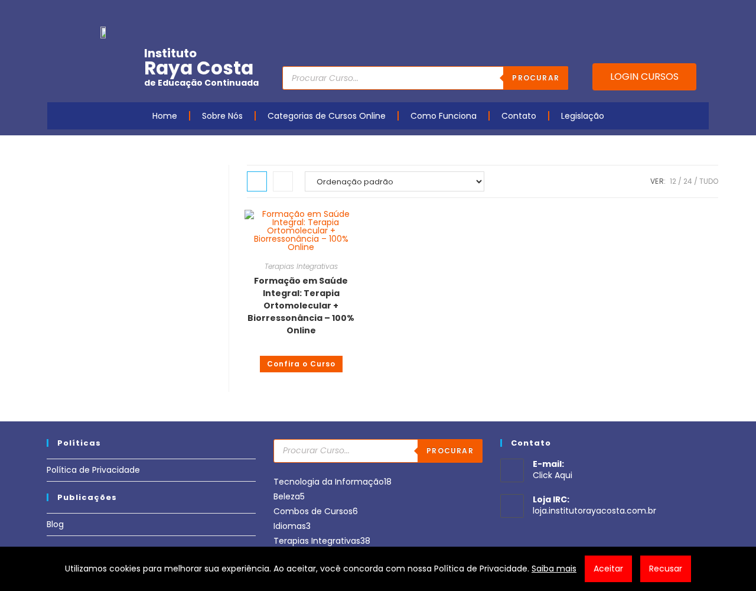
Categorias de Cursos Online (327, 116)
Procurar (535, 78)
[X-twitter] (701, 13)
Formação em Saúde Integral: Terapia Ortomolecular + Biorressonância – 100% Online (300, 305)
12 (673, 181)
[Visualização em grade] (257, 181)
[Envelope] (664, 13)
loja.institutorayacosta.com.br (594, 511)
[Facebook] (609, 13)
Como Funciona (443, 116)
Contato (518, 116)
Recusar (665, 568)
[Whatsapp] (682, 13)
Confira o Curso (301, 364)
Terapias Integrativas (301, 266)
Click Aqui (552, 475)
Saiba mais (554, 568)
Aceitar (608, 568)
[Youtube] (628, 13)
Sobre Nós (222, 116)
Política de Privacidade (93, 470)
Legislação (582, 116)
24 (687, 181)
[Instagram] (646, 13)
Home (164, 116)
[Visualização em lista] (283, 181)
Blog (55, 524)
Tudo (708, 181)
